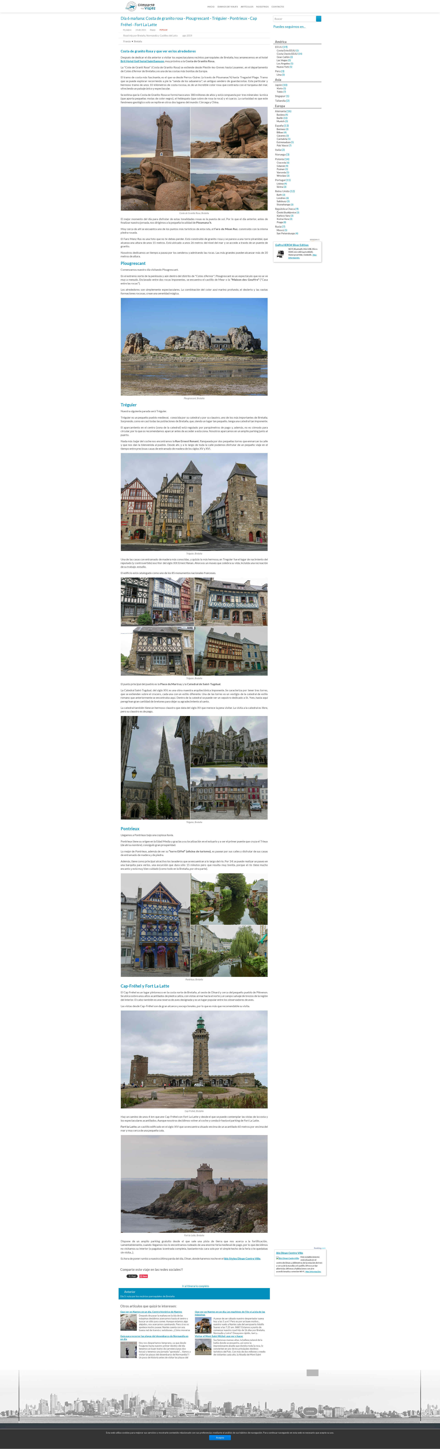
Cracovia (281, 162)
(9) (297, 208)
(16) (289, 111)
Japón (278, 84)
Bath (279, 194)
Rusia (278, 226)
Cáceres (281, 135)
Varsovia (281, 172)
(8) (284, 222)
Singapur (280, 96)
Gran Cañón (283, 56)
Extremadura (283, 142)
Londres (281, 197)
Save (145, 1276)
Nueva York (283, 66)
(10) (285, 84)
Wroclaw (281, 175)
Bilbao (280, 132)
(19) (285, 46)
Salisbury (281, 201)
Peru (277, 71)
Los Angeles (283, 63)
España (279, 125)
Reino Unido (282, 191)
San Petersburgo (286, 233)
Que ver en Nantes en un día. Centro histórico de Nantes (151, 1311)
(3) (291, 56)
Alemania (280, 111)
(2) (287, 100)
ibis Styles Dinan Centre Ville (242, 1258)
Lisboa (280, 183)
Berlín (280, 117)
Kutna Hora (283, 218)
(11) (288, 180)
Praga (280, 222)
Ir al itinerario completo (195, 1286)
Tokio (280, 91)
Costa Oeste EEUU (287, 53)
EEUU (278, 46)
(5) (297, 50)
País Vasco (282, 145)
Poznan (281, 169)
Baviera (281, 114)
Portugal (280, 180)
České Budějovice (286, 212)
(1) (287, 96)
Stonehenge (283, 204)
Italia (278, 149)
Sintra (280, 186)
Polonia (279, 159)
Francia (127, 41)
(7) (284, 91)
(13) (286, 125)
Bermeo (281, 129)
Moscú (280, 230)
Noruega (280, 154)
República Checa (285, 208)
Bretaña (138, 41)
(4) (286, 114)
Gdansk (281, 165)
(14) (300, 53)
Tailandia (280, 100)
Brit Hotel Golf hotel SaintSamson (142, 61)
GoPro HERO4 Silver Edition (292, 244)
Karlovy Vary (283, 215)
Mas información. (313, 1271)
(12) (292, 191)
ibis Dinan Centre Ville (289, 1252)
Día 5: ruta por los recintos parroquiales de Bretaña (147, 1296)
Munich (281, 121)
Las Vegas (282, 60)
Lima (279, 74)
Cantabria (282, 138)
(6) (288, 162)
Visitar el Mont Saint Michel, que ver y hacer (219, 1336)
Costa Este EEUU (286, 50)
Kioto (280, 88)
